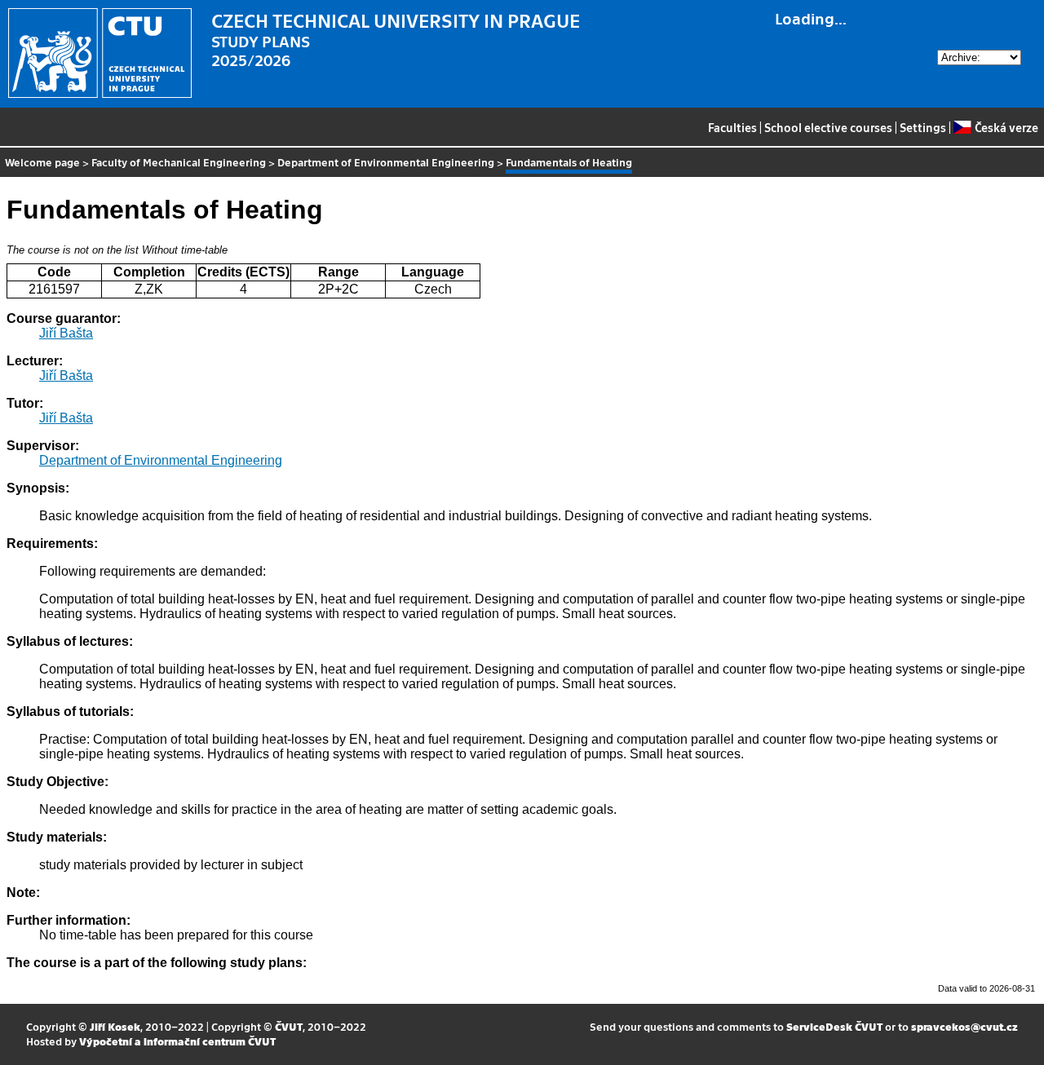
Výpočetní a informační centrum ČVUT (177, 1041)
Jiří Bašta (66, 333)
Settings (923, 127)
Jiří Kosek (115, 1026)
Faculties (732, 127)
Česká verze (1006, 127)
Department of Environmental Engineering (385, 162)
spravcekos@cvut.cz (964, 1026)
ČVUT (289, 1026)
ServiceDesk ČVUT (834, 1026)
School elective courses (828, 127)
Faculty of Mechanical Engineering (178, 162)
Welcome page (42, 162)
